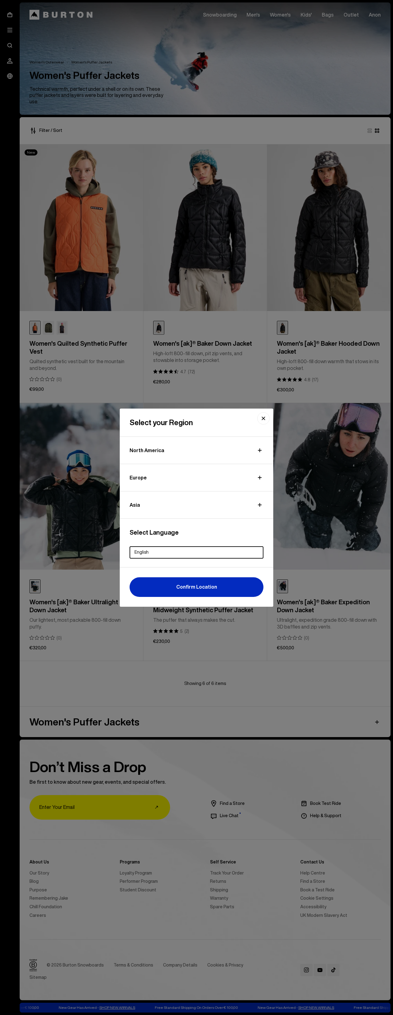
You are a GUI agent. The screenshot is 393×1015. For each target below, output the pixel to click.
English (141, 552)
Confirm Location (196, 586)
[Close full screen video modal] (263, 418)
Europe (138, 477)
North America (147, 450)
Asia (135, 504)
